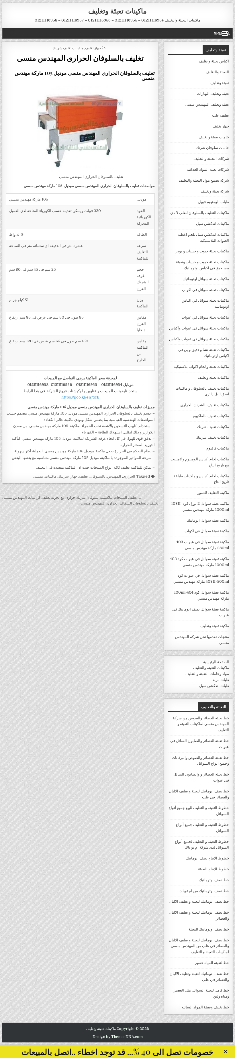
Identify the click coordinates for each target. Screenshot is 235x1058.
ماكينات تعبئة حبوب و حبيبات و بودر (202, 251)
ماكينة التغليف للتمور (213, 492)
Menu (218, 33)
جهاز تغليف (93, 47)
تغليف (83, 476)
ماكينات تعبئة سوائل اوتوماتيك (206, 279)
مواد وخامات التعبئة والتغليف (207, 674)
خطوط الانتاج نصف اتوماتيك (207, 858)
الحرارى (129, 476)
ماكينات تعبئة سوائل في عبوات (205, 317)
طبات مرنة (220, 680)
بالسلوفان (97, 476)
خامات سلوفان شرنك (212, 148)
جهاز (73, 476)
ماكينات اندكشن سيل (212, 223)
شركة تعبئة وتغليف (215, 191)
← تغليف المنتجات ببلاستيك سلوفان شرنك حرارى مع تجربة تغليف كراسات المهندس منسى (72, 497)
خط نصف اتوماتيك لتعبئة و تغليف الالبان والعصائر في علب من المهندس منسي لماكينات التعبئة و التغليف (199, 946)
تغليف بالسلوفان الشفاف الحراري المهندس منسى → (117, 503)
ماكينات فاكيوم (217, 448)
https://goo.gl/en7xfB (80, 397)
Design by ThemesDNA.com (118, 1037)
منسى (38, 476)
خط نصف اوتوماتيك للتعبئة (209, 929)
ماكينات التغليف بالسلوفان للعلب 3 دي (199, 213)
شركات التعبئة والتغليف (211, 158)
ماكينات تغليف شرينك (67, 47)
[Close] (225, 1051)
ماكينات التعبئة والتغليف (211, 668)
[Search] (228, 33)
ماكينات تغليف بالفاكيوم (211, 416)
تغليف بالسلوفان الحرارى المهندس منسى (80, 58)
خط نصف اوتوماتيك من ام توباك (204, 891)
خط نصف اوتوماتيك (214, 880)
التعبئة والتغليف (217, 72)
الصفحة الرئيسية (216, 662)
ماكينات (50, 476)
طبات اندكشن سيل (214, 686)
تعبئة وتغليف (219, 83)
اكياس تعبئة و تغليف (214, 61)
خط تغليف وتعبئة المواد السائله (205, 1007)
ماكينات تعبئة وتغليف (117, 10)
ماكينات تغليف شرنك (213, 427)
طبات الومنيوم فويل (213, 202)
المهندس (114, 476)
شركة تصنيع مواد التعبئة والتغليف (204, 180)
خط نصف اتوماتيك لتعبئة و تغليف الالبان (199, 901)
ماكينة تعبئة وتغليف (214, 626)
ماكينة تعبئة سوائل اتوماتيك (208, 520)
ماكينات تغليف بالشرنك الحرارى (204, 405)
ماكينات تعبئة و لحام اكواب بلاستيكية (201, 366)
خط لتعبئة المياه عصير (212, 963)
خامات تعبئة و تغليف (214, 137)
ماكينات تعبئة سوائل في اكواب (205, 290)
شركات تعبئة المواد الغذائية (208, 169)
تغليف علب (220, 115)
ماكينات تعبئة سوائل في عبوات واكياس (199, 339)
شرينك (63, 476)
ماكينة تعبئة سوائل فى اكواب (207, 531)
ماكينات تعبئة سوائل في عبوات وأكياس (199, 328)
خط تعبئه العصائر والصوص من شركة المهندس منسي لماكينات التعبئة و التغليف (201, 724)
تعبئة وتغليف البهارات (213, 93)
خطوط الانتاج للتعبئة (213, 869)
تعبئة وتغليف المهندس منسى (207, 104)
